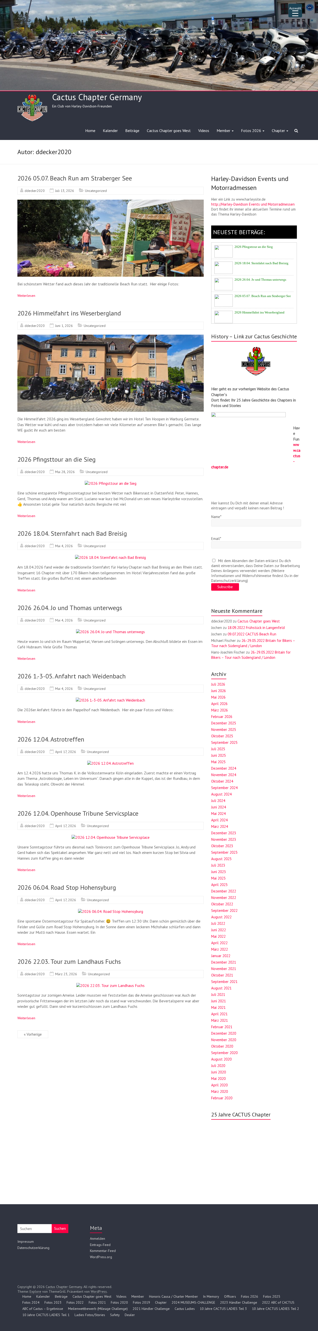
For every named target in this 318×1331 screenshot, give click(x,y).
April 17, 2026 (65, 752)
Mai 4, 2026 (64, 546)
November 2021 (223, 968)
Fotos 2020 (119, 1302)
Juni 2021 (218, 1001)
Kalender (110, 130)
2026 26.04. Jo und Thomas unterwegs (69, 608)
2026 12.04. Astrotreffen (50, 739)
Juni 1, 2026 (64, 325)
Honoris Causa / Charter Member (173, 1296)
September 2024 (224, 787)
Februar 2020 (221, 1098)
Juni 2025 (218, 755)
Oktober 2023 (222, 845)
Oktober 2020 (222, 1046)
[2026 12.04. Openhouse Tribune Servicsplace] (111, 837)
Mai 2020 (218, 1078)
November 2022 (223, 897)
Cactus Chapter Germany (97, 96)
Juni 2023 (218, 871)
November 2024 (223, 774)
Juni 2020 (218, 1072)
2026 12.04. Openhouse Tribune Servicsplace (77, 813)
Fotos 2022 (75, 1302)
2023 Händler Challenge (238, 1302)
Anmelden (97, 1238)
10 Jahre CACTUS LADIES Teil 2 (275, 1308)
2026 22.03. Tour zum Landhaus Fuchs (69, 961)
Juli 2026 (218, 684)
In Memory (211, 1296)
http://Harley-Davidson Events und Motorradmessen (253, 204)
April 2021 (219, 1014)
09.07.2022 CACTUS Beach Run (252, 634)
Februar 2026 (221, 716)
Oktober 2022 (222, 904)
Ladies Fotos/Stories (90, 1315)
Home (90, 130)
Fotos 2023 (53, 1302)
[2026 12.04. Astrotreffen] (110, 763)
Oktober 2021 (222, 975)
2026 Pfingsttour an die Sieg (56, 459)
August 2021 (221, 988)
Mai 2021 (218, 1007)
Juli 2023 (218, 865)
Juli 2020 (218, 1065)
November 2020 (223, 1039)
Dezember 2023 (223, 833)
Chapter (278, 130)
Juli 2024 (218, 800)
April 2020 (219, 1085)
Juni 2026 (218, 690)
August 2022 (221, 917)
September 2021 (224, 981)
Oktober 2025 (222, 736)
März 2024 (219, 826)
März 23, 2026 (66, 974)
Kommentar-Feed (103, 1250)
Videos (203, 130)
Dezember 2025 (223, 723)
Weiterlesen (26, 295)
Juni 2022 (218, 930)
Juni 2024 (218, 807)
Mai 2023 (218, 878)
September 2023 (224, 852)
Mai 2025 (218, 761)
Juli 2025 (218, 749)
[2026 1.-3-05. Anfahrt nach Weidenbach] (110, 700)
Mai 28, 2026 (65, 472)
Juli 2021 (218, 994)
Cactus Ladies (185, 1308)
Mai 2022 (218, 936)
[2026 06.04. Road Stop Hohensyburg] (110, 911)
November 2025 (223, 729)
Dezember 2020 (223, 1033)
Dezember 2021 (223, 962)
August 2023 (221, 858)
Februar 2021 (221, 1026)
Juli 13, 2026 (64, 190)
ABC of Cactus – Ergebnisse (42, 1308)
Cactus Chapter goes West (169, 130)
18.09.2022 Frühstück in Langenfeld (256, 627)
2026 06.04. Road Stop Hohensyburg (66, 887)
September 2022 (224, 910)
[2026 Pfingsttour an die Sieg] (110, 483)
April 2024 (219, 820)
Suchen (60, 1228)
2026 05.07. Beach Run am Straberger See (74, 178)
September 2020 (224, 1052)
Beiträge (132, 130)
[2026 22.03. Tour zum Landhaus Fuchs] (110, 985)
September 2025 (224, 742)
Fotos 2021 (97, 1302)
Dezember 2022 (223, 891)
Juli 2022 (218, 923)
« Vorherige (33, 1034)
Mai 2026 (218, 697)
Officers (230, 1296)
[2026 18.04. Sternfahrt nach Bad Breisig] (110, 557)
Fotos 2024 (31, 1302)
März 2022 (219, 949)
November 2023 (223, 839)
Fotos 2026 (251, 130)
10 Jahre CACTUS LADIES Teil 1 (46, 1315)
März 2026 (219, 710)
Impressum (25, 1241)
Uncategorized (96, 190)
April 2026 (219, 703)
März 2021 (219, 1020)
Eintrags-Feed (100, 1244)
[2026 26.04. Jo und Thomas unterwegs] (110, 631)
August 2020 (221, 1059)
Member (223, 130)
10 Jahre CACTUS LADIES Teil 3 (223, 1308)
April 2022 (219, 942)
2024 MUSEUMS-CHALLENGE (193, 1302)
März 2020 (219, 1091)
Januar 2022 (220, 955)
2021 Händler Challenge (151, 1308)
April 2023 (219, 884)
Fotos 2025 (271, 1296)
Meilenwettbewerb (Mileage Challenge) (98, 1308)
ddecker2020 (35, 190)
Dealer (130, 1315)
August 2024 (221, 794)
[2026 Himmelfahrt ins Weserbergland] (110, 337)
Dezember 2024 (223, 768)
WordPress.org (101, 1257)
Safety (115, 1315)
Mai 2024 (218, 813)
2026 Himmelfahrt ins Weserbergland (69, 313)
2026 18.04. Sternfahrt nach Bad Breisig (72, 533)
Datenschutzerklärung (33, 1247)
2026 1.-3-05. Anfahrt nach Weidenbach (71, 676)
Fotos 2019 (141, 1302)
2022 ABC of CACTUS (278, 1302)
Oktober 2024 (222, 781)
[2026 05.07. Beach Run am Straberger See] (110, 202)
